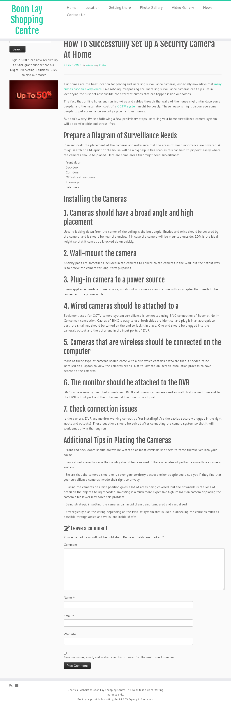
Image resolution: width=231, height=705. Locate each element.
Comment (70, 544)
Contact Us (76, 14)
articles (90, 65)
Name (69, 597)
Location (92, 7)
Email (69, 616)
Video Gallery (183, 7)
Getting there (120, 7)
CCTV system (127, 106)
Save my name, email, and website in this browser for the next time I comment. (120, 657)
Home (71, 7)
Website (70, 634)
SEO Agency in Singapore (138, 699)
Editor (103, 65)
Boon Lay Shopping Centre (27, 20)
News (208, 7)
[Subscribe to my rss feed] (12, 685)
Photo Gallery (151, 7)
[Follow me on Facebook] (18, 685)
